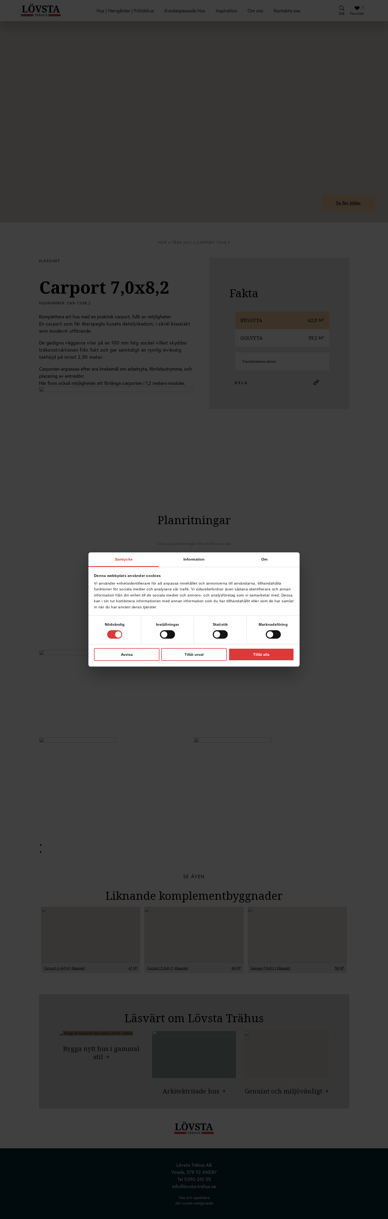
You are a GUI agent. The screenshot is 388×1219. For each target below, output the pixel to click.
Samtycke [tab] (124, 559)
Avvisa (127, 654)
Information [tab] (194, 559)
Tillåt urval (194, 654)
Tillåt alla (261, 654)
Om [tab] (264, 559)
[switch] (167, 634)
